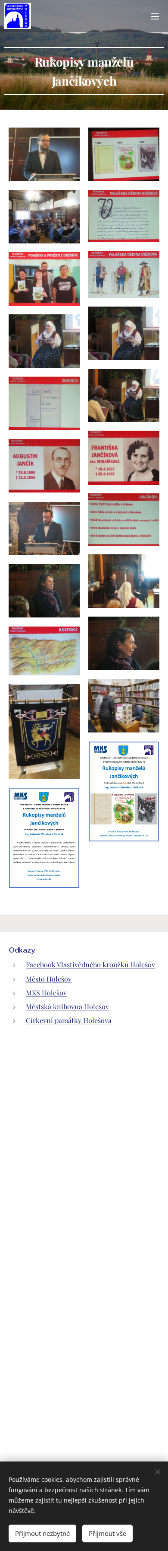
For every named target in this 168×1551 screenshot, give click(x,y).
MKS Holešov (46, 992)
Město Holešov (49, 978)
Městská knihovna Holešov (67, 1006)
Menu (155, 16)
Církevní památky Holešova (69, 1020)
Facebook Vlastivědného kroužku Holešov (90, 964)
